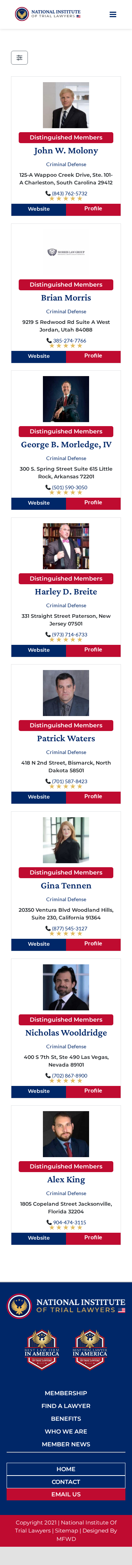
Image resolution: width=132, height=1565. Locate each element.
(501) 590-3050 (69, 487)
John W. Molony (66, 150)
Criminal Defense (66, 164)
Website (39, 209)
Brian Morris (66, 297)
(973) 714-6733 (69, 634)
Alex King (66, 1179)
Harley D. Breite (66, 591)
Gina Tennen (66, 885)
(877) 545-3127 (69, 928)
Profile (93, 207)
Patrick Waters (66, 738)
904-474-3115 (69, 1222)
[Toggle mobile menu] (113, 14)
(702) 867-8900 (69, 1075)
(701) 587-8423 (69, 781)
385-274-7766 (69, 340)
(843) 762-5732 (69, 193)
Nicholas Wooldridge (66, 1032)
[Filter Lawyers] (19, 58)
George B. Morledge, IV (66, 444)
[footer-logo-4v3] (66, 1296)
